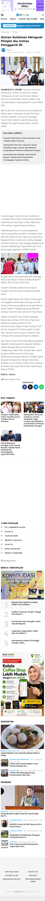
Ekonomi (4, 811)
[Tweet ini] (30, 386)
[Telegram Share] (35, 386)
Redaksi (33, 875)
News (20, 820)
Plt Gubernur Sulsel (15, 527)
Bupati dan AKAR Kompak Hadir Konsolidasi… (25, 603)
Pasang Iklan (11, 875)
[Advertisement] (22, 190)
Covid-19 (9, 532)
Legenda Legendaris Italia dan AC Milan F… (25, 632)
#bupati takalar (13, 540)
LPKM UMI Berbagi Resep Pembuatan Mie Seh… (22, 774)
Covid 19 (9, 544)
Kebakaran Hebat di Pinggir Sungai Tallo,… (25, 641)
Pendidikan (24, 759)
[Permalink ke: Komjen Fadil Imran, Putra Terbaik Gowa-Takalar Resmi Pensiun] (11, 407)
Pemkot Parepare (13, 553)
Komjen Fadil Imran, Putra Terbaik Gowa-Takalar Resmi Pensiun (10, 418)
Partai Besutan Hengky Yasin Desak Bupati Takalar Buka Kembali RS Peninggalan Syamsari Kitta (19, 157)
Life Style (15, 751)
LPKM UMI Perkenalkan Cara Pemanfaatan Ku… (24, 765)
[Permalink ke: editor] (4, 51)
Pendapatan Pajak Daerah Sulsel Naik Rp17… (20, 815)
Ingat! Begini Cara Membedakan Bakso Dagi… (20, 754)
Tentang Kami (11, 872)
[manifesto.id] (22, 14)
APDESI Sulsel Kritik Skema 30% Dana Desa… (26, 825)
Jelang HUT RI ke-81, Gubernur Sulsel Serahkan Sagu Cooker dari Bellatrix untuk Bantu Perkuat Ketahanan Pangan (22, 147)
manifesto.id (18, 892)
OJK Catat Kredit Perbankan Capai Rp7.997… (24, 845)
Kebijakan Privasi (11, 879)
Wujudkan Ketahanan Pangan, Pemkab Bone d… (25, 836)
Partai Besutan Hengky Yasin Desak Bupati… (26, 622)
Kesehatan (5, 751)
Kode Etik (33, 872)
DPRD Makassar (12, 549)
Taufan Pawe (11, 536)
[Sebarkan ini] (24, 386)
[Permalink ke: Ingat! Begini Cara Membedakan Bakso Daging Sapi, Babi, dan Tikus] (22, 737)
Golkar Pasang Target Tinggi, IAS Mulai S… (26, 613)
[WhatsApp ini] (41, 386)
